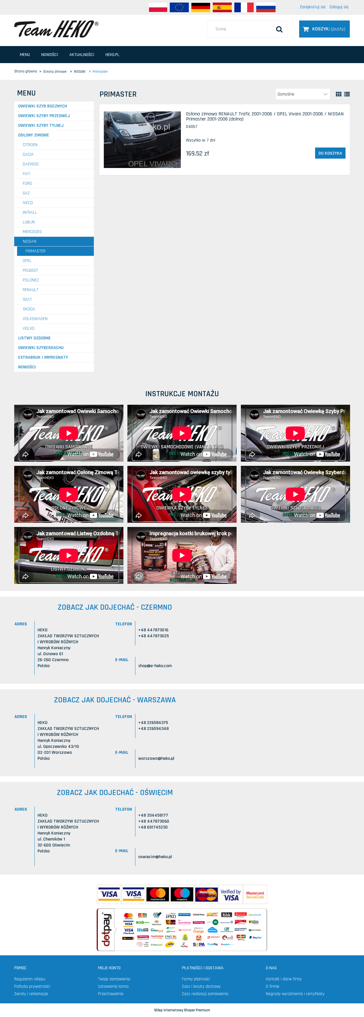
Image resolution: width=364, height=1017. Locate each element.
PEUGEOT (30, 270)
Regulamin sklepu (29, 979)
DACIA (28, 154)
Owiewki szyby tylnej (41, 125)
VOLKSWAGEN (35, 319)
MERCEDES (32, 232)
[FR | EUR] (244, 7)
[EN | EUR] (179, 7)
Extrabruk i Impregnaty (43, 357)
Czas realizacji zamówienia (205, 994)
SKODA (29, 309)
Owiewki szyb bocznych (42, 106)
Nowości (27, 367)
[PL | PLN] (158, 7)
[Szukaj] (279, 29)
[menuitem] (25, 54)
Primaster (36, 251)
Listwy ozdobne (34, 338)
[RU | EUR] (266, 7)
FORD (27, 183)
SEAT (27, 299)
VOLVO (28, 328)
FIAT (26, 174)
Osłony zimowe (33, 135)
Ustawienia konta (113, 986)
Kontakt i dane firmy (284, 979)
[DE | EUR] (200, 7)
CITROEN (30, 145)
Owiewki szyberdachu (41, 348)
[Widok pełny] (347, 94)
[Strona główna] (56, 28)
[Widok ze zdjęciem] (339, 94)
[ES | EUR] (222, 7)
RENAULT (30, 290)
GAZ (26, 193)
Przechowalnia (110, 994)
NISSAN (29, 241)
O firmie (272, 986)
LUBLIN (29, 222)
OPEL (27, 261)
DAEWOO (31, 164)
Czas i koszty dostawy (201, 986)
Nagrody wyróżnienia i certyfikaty (295, 994)
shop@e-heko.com (155, 666)
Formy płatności (196, 979)
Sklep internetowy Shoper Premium (182, 1010)
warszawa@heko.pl (156, 758)
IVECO (28, 203)
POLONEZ (31, 280)
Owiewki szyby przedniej (44, 116)
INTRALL (30, 212)
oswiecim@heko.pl (155, 857)
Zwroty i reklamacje (31, 994)
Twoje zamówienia (114, 979)
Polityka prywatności (32, 986)
